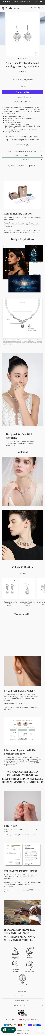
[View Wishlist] (39, 8)
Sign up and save (22, 1005)
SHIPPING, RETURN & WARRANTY (22, 151)
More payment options (22, 97)
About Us (22, 991)
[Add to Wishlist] (15, 580)
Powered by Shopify (22, 1033)
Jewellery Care (22, 155)
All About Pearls (22, 996)
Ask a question (22, 159)
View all (22, 573)
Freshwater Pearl (19, 118)
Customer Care (22, 1001)
